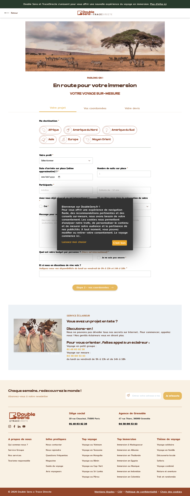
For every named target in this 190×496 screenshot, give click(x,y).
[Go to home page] (95, 13)
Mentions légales (104, 491)
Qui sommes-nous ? (18, 444)
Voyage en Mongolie (92, 455)
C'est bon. (119, 243)
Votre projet (58, 107)
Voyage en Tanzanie (92, 450)
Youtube (23, 426)
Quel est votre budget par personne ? (73, 252)
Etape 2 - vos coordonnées (93, 287)
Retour (14, 13)
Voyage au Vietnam (92, 444)
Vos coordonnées (95, 108)
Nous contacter (54, 444)
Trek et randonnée (166, 476)
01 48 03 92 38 (76, 349)
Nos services (14, 455)
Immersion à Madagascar (130, 444)
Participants (45, 185)
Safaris (160, 460)
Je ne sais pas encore (113, 257)
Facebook (14, 426)
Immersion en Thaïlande (129, 455)
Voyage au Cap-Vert (92, 466)
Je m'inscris (172, 396)
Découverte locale (166, 455)
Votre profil (45, 155)
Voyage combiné (165, 466)
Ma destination (48, 120)
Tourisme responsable (19, 460)
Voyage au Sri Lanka (92, 471)
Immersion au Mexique (128, 466)
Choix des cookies (171, 491)
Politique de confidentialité (141, 491)
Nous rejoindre (53, 450)
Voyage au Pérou (90, 476)
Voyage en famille (166, 450)
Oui (45, 206)
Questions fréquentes (57, 455)
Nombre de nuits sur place (111, 168)
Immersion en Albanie (127, 450)
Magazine (51, 460)
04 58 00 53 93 (76, 356)
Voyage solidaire (165, 444)
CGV (120, 491)
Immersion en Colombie (128, 476)
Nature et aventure (166, 471)
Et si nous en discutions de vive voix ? (82, 267)
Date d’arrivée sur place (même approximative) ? (56, 170)
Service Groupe (16, 450)
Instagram (9, 426)
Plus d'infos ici (158, 4)
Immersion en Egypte (127, 460)
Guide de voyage (54, 466)
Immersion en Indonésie (128, 471)
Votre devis (132, 108)
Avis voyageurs (53, 471)
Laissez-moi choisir (74, 242)
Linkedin (19, 426)
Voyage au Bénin (90, 460)
